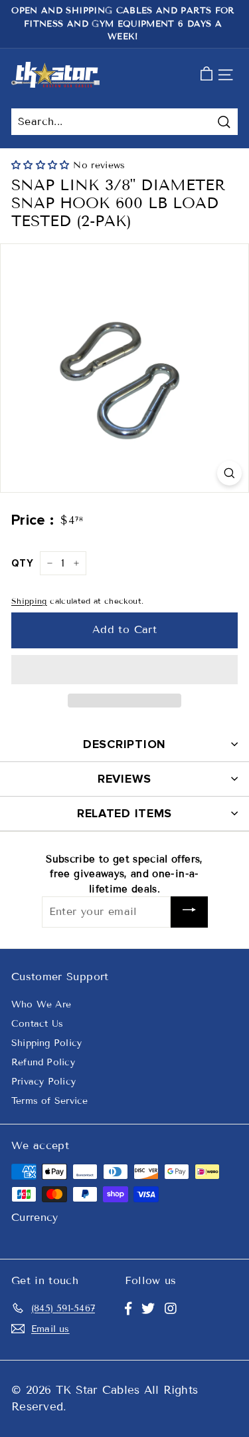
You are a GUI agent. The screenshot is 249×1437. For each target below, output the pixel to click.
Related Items (124, 813)
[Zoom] (229, 473)
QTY (22, 563)
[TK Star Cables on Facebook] (128, 1309)
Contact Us (37, 1023)
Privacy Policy (43, 1081)
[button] (42, 165)
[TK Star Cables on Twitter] (148, 1309)
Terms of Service (49, 1101)
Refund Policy (43, 1062)
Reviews (124, 778)
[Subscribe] (189, 912)
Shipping (29, 601)
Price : (32, 520)
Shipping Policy (46, 1043)
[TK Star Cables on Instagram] (171, 1309)
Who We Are (41, 1004)
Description (124, 744)
